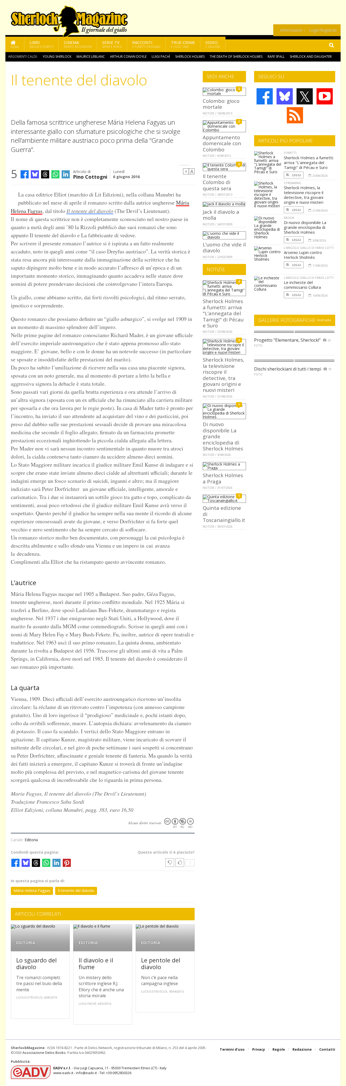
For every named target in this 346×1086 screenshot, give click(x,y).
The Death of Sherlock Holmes (236, 56)
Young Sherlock (57, 56)
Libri (41, 44)
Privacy (258, 1049)
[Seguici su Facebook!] (264, 96)
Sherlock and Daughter (311, 56)
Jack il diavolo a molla (221, 214)
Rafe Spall (276, 56)
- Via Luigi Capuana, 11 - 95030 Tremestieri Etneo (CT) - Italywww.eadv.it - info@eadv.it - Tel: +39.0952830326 (110, 1070)
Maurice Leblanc (90, 56)
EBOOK (289, 217)
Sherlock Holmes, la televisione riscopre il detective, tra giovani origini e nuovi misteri (223, 374)
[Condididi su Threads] (45, 174)
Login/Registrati (323, 30)
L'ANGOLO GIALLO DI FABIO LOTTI (309, 247)
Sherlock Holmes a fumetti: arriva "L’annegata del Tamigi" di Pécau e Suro (223, 313)
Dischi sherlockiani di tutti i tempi (287, 369)
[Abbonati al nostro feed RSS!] (295, 115)
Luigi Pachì (161, 56)
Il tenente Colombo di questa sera (217, 182)
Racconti (146, 44)
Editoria (31, 839)
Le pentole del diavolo (160, 963)
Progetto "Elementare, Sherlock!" (287, 340)
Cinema (78, 44)
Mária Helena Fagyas (32, 890)
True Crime (183, 44)
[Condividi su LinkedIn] (65, 174)
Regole (278, 1049)
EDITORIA (25, 943)
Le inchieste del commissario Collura (302, 285)
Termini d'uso (232, 1049)
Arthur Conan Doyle (128, 56)
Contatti (327, 1049)
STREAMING (292, 182)
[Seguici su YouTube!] (324, 96)
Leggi (296, 175)
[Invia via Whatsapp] (55, 174)
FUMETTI (290, 152)
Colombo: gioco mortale (221, 103)
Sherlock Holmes (190, 56)
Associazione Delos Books (44, 1052)
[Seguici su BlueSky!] (284, 96)
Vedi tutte (324, 320)
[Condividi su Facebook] (24, 174)
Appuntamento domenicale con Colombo (222, 143)
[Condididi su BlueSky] (34, 174)
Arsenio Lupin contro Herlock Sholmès (303, 255)
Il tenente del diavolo (89, 210)
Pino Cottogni (90, 176)
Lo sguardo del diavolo (36, 963)
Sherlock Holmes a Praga (223, 478)
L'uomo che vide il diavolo (224, 247)
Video (212, 44)
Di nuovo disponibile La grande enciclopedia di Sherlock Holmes (305, 227)
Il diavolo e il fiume (96, 963)
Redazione (302, 1049)
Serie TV (112, 44)
